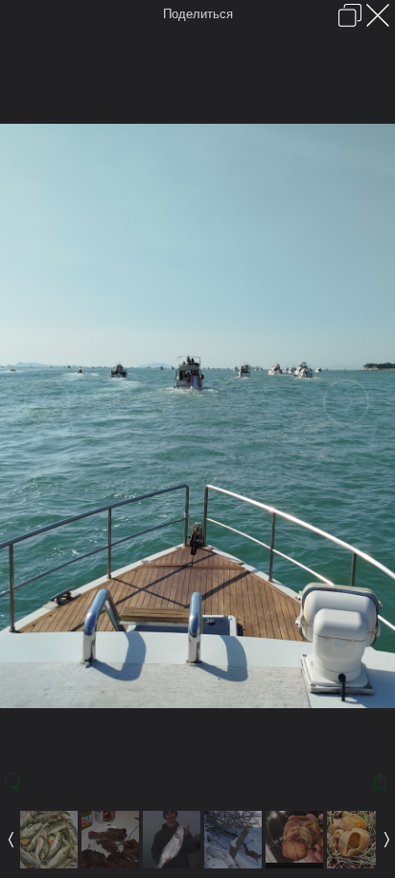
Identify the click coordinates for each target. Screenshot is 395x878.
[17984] (49, 864)
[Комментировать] (14, 781)
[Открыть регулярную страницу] (349, 15)
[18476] (171, 864)
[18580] (294, 864)
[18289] (110, 864)
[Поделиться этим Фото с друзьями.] (381, 781)
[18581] (355, 864)
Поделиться (198, 14)
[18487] (233, 864)
